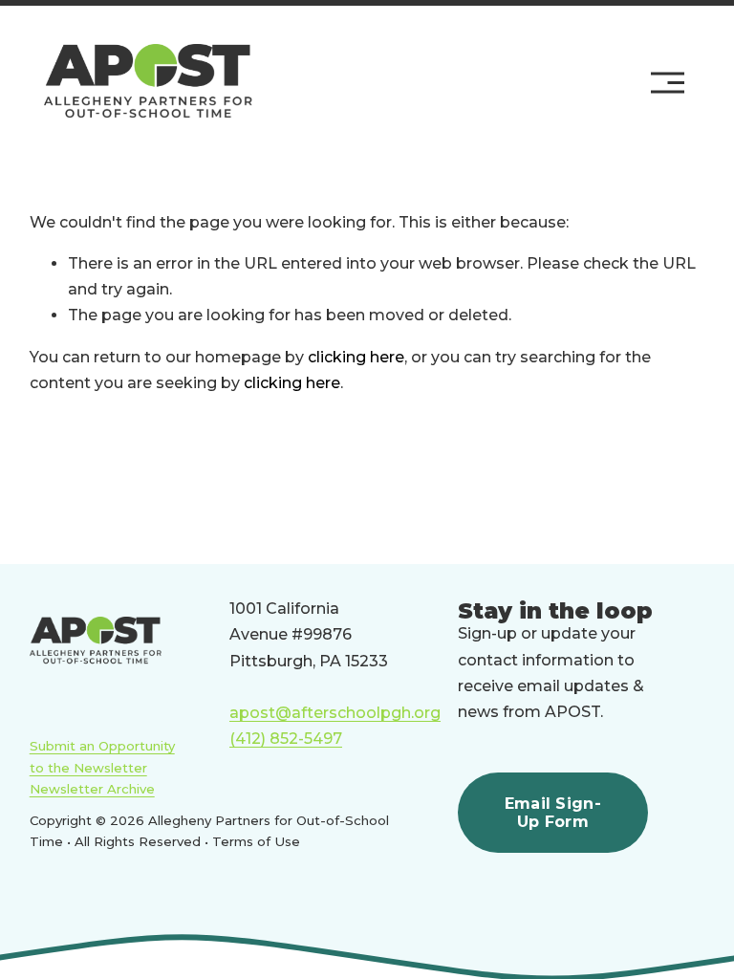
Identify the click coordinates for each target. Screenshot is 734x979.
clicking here (356, 357)
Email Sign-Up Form (553, 812)
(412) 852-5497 (285, 738)
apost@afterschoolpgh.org (335, 713)
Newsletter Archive (92, 788)
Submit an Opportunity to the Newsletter (102, 756)
